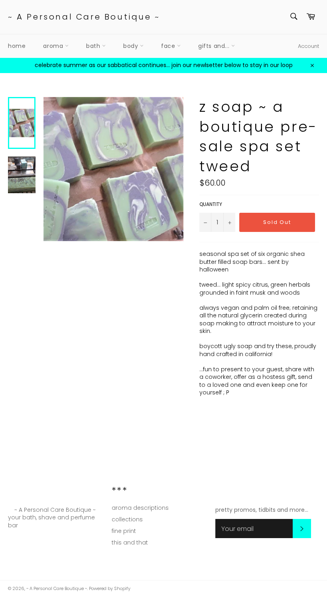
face (169, 46)
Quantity (210, 204)
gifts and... (214, 46)
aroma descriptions (140, 508)
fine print (124, 531)
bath (94, 46)
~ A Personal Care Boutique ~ (84, 17)
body (131, 46)
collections (127, 519)
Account (308, 46)
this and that (130, 542)
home (17, 46)
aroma (54, 46)
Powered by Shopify (109, 588)
